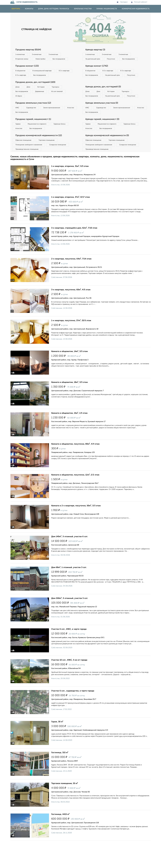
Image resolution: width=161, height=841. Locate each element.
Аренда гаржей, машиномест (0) (102, 119)
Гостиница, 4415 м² (60, 814)
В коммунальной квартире (42, 70)
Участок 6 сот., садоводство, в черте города (72, 691)
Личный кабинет (140, 2)
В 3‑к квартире (20, 75)
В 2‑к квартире (64, 70)
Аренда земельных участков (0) (101, 103)
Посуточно (111, 59)
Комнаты (29, 9)
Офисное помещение (23, 140)
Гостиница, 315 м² (59, 753)
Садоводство (31, 108)
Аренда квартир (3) (95, 50)
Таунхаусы (55, 87)
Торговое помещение (47, 140)
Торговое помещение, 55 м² (64, 783)
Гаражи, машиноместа (106, 9)
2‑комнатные (36, 54)
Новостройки (40, 59)
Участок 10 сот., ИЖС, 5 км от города (69, 660)
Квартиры (16, 9)
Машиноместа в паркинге (37, 124)
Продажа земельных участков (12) (33, 103)
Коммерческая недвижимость (136, 9)
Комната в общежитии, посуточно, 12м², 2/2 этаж (75, 475)
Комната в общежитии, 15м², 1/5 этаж (69, 413)
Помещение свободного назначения (28, 145)
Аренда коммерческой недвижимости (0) (107, 135)
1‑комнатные (20, 54)
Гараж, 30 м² (57, 722)
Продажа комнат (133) (27, 66)
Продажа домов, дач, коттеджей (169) (35, 82)
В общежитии (20, 70)
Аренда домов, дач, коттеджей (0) (103, 87)
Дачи (28, 87)
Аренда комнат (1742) (96, 66)
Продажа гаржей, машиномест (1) (33, 119)
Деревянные (39, 91)
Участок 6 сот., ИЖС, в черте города (69, 629)
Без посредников (59, 59)
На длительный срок (92, 59)
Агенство (70, 108)
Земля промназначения (51, 108)
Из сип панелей (57, 91)
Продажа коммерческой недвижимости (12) (38, 135)
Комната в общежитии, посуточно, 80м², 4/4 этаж (75, 444)
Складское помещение (57, 145)
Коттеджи (40, 87)
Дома (17, 87)
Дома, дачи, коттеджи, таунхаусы (53, 9)
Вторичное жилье (21, 59)
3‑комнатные (53, 54)
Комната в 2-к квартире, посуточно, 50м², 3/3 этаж (76, 506)
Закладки (123, 2)
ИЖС (17, 108)
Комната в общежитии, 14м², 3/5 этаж (69, 351)
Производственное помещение (26, 149)
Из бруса (18, 96)
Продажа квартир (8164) (28, 50)
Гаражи (17, 124)
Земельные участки (83, 9)
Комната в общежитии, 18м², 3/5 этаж (69, 382)
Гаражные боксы (59, 124)
